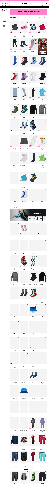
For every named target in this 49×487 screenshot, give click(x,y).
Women (3, 3)
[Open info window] (46, 0)
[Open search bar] (37, 5)
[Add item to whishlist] (18, 22)
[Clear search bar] (46, 5)
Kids (7, 3)
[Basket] (46, 3)
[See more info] (15, 37)
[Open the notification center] (42, 3)
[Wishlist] (44, 3)
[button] (41, 17)
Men (5, 3)
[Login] (40, 3)
